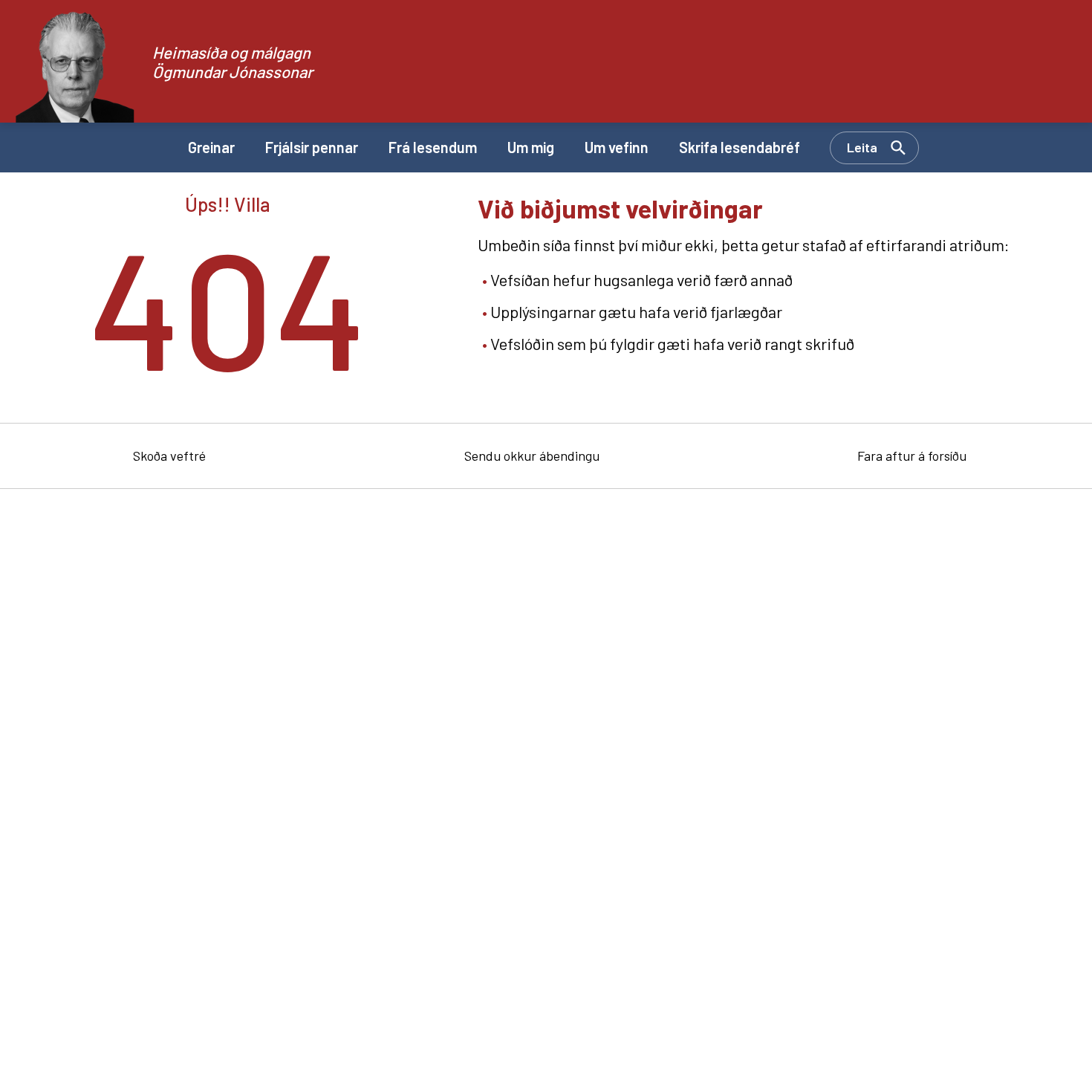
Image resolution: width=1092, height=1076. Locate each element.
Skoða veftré (169, 455)
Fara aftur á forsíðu (911, 455)
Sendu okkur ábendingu (531, 455)
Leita (862, 147)
